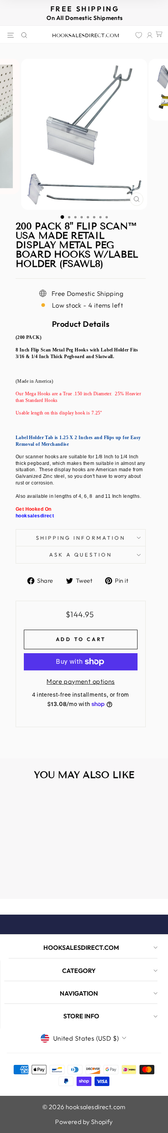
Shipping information (80, 538)
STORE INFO (81, 1016)
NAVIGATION (79, 993)
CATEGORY (79, 970)
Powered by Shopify (84, 1122)
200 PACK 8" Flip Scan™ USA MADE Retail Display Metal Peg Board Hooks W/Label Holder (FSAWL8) (36, 864)
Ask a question (81, 554)
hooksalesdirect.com (85, 35)
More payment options (80, 681)
